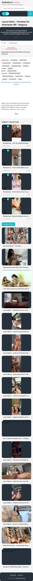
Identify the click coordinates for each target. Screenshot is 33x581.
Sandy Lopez (6, 66)
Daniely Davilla (6, 63)
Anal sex (27, 76)
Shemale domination (14, 73)
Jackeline (25, 66)
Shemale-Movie (12, 71)
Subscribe (16, 37)
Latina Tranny (19, 76)
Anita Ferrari (26, 63)
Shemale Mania (20, 578)
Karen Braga (23, 60)
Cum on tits (12, 79)
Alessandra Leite (16, 66)
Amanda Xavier (17, 63)
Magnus (10, 68)
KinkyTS (20, 575)
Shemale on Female (8, 76)
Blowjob (5, 79)
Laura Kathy (14, 60)
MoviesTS (13, 575)
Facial (20, 79)
